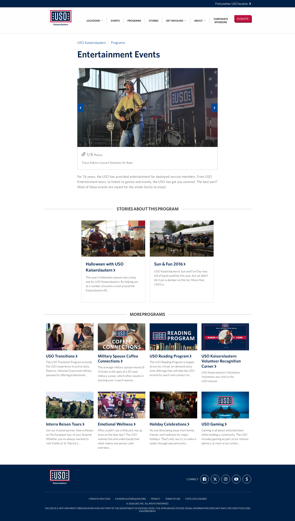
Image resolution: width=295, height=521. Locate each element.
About (198, 20)
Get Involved (175, 20)
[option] (147, 119)
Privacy (155, 498)
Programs (134, 20)
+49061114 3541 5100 (99, 498)
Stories (153, 20)
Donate (243, 19)
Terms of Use (172, 498)
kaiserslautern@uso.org (130, 498)
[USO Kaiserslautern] (61, 10)
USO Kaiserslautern (91, 42)
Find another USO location (231, 3)
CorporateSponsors (221, 20)
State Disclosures (196, 498)
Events (115, 20)
